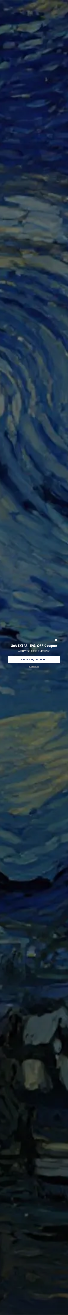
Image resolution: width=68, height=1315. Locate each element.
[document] (34, 657)
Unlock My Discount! (34, 659)
